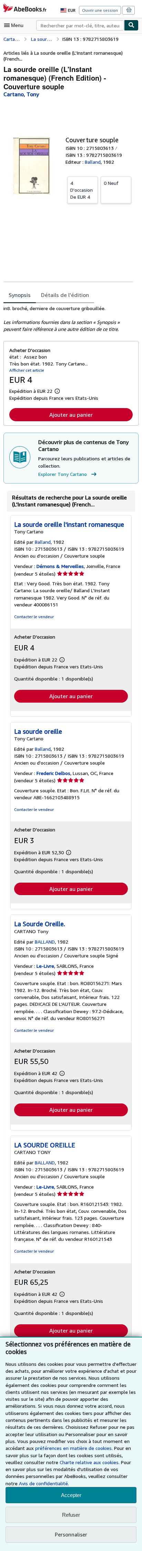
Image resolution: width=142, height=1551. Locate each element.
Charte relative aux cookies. (90, 1462)
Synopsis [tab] (20, 294)
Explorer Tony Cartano (62, 474)
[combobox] (80, 25)
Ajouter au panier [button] (71, 414)
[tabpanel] (68, 319)
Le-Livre (45, 966)
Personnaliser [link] (71, 1534)
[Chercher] (131, 25)
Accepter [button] (71, 1495)
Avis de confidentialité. (44, 1483)
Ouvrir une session (100, 10)
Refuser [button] (71, 1515)
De (81, 190)
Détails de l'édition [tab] (65, 294)
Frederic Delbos (53, 773)
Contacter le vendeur (34, 616)
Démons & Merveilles (60, 566)
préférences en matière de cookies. (74, 1448)
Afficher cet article (26, 370)
